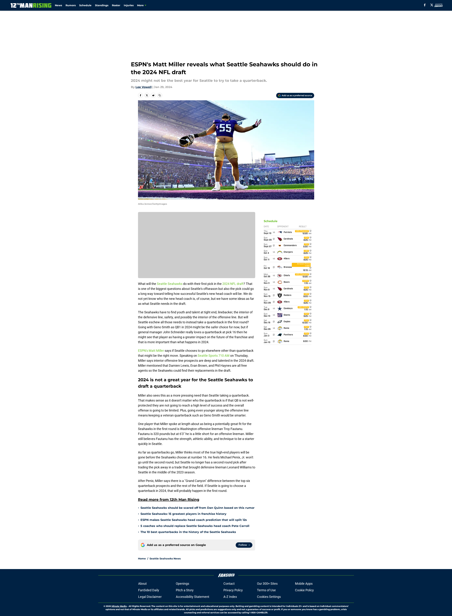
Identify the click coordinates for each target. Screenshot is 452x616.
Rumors (71, 5)
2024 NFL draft (232, 284)
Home (142, 558)
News (58, 5)
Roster (116, 5)
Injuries (129, 5)
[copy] (159, 95)
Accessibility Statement (192, 597)
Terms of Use (266, 590)
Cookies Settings (269, 597)
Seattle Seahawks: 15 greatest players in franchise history (183, 514)
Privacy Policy (233, 590)
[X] (431, 5)
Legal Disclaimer (150, 597)
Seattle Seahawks (169, 284)
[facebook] (425, 5)
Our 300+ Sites (267, 583)
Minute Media (119, 606)
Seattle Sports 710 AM (213, 355)
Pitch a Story (185, 590)
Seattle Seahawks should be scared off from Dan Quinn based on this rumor (197, 507)
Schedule (85, 5)
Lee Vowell (144, 87)
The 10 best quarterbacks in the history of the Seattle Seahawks (188, 532)
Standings (101, 5)
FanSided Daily (148, 590)
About (142, 583)
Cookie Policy (304, 590)
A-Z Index (230, 597)
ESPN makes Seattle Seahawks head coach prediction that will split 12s (193, 520)
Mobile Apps (304, 583)
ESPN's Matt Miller (151, 350)
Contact (229, 583)
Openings (182, 583)
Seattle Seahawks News (165, 558)
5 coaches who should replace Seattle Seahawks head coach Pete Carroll (194, 526)
